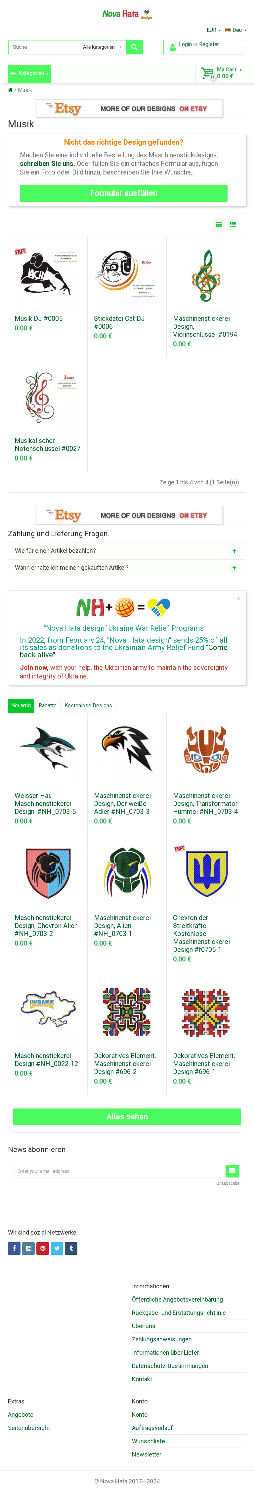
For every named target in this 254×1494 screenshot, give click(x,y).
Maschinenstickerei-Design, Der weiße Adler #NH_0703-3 (123, 804)
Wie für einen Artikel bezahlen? (55, 550)
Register (209, 44)
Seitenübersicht (29, 1427)
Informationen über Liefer (165, 1352)
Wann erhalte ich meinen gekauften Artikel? (72, 567)
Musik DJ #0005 (39, 318)
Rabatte (48, 705)
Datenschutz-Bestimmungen (170, 1365)
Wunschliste (148, 1441)
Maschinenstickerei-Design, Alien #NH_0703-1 (123, 926)
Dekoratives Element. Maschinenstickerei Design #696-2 (125, 1064)
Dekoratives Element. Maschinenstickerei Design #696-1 (204, 1064)
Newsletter (146, 1454)
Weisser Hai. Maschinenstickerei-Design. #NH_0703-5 (45, 804)
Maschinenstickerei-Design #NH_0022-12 (46, 1060)
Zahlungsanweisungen (162, 1339)
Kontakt (142, 1379)
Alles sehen (127, 1116)
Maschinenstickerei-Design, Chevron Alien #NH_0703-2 (46, 926)
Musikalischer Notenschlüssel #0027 (47, 445)
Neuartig (21, 705)
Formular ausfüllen (123, 193)
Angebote (20, 1414)
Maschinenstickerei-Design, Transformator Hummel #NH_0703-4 (205, 804)
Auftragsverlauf (152, 1427)
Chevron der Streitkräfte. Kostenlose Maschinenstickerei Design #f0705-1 (201, 934)
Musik (25, 90)
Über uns (143, 1325)
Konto (140, 1414)
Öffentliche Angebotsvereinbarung (177, 1299)
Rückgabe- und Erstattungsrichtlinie (179, 1312)
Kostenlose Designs (88, 705)
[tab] (127, 551)
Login (185, 44)
